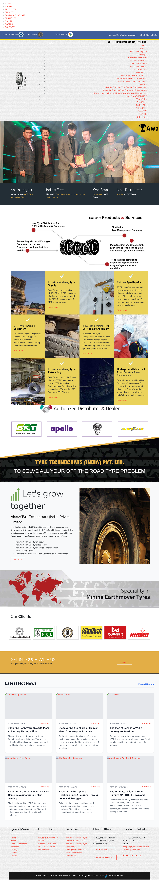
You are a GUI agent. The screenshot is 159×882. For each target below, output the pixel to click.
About (13, 840)
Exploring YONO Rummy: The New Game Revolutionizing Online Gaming (28, 795)
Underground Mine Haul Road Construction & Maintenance (120, 93)
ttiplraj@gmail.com (132, 849)
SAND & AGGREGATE (15, 15)
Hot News (44, 723)
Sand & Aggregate (19, 843)
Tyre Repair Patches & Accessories (131, 78)
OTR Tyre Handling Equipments (132, 81)
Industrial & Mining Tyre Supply (133, 75)
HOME (8, 3)
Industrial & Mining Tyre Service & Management (125, 87)
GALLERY (9, 21)
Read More (18, 559)
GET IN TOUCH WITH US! (33, 659)
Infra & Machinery (139, 63)
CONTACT (10, 27)
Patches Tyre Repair (47, 843)
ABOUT (8, 6)
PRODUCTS (10, 9)
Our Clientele (140, 69)
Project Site (141, 105)
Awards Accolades (138, 60)
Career (14, 852)
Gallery (14, 849)
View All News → (146, 684)
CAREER (9, 24)
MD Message (141, 54)
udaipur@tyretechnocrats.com (136, 846)
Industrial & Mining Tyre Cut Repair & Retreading (125, 90)
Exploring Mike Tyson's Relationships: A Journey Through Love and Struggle (79, 795)
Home (13, 837)
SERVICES (9, 12)
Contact (14, 855)
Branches (15, 846)
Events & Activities (138, 66)
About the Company (138, 51)
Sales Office (141, 108)
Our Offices (142, 102)
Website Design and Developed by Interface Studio (98, 875)
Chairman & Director (137, 57)
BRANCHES (10, 18)
